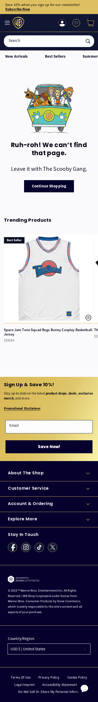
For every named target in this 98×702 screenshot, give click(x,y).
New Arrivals (16, 56)
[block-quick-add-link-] (48, 278)
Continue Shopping (49, 186)
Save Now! (49, 446)
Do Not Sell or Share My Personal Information (52, 692)
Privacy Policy (48, 677)
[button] (88, 23)
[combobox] (49, 41)
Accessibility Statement (59, 685)
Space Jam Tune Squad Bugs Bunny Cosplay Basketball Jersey (48, 332)
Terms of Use (21, 677)
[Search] (88, 41)
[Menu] (7, 23)
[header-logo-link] (19, 23)
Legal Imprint (24, 685)
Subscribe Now (17, 9)
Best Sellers (55, 56)
